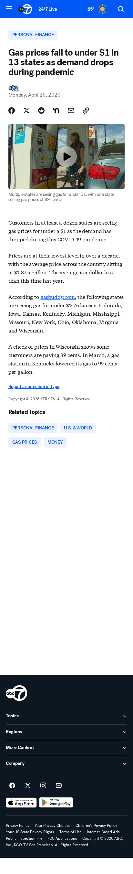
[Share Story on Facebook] (11, 110)
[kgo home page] (16, 693)
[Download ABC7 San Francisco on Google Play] (56, 802)
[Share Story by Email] (71, 110)
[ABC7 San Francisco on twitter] (27, 785)
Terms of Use (70, 832)
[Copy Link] (85, 110)
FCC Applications (62, 838)
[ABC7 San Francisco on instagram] (43, 785)
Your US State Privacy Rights (30, 832)
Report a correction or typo (33, 387)
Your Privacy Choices (52, 825)
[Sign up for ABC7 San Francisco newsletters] (58, 785)
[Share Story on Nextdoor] (56, 110)
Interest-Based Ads (103, 832)
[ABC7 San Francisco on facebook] (12, 785)
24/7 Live (47, 9)
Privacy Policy (17, 825)
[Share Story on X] (26, 110)
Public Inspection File (24, 838)
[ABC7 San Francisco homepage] (25, 9)
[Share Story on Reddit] (41, 110)
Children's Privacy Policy (96, 825)
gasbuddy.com (57, 296)
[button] (9, 8)
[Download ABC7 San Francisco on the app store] (21, 802)
